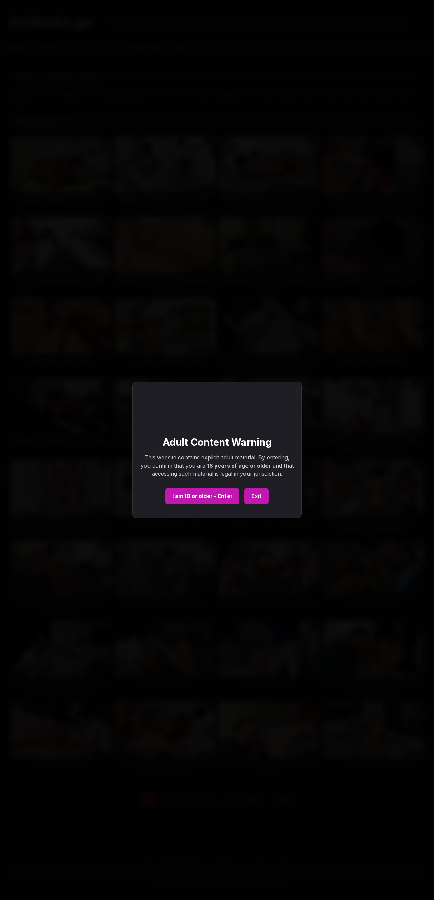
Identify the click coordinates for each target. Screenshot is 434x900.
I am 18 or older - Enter (202, 496)
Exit (256, 496)
